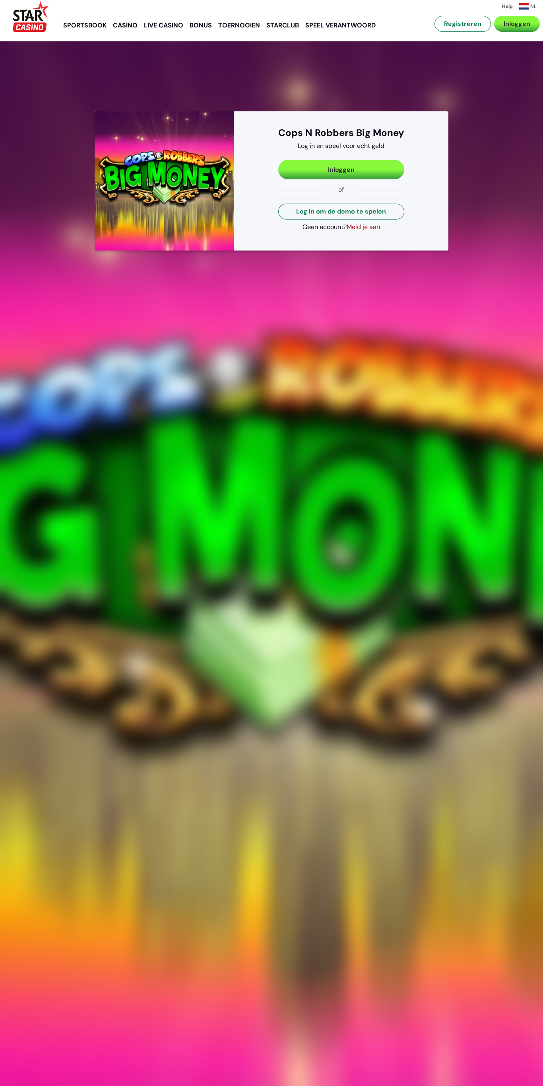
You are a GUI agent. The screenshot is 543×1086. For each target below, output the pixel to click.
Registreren (462, 23)
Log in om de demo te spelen (341, 211)
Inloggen (517, 23)
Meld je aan (363, 227)
